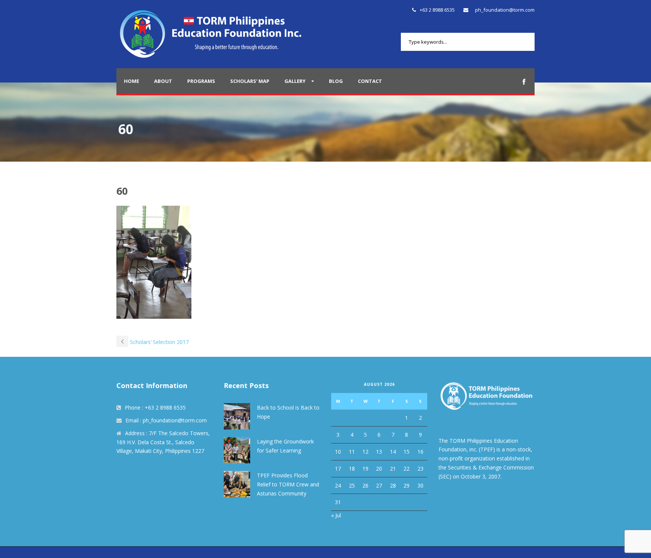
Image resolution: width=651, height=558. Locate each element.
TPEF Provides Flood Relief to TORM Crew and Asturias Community (288, 484)
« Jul (336, 515)
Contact (370, 81)
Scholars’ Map (249, 81)
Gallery (295, 81)
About (163, 81)
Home (131, 81)
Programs (201, 81)
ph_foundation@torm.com (505, 9)
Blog (336, 81)
